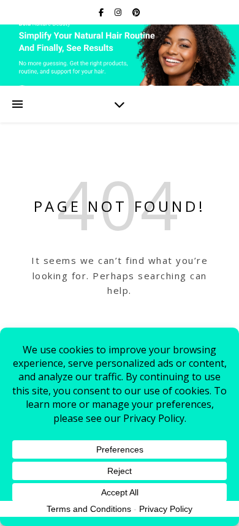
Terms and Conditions (89, 509)
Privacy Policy (165, 509)
